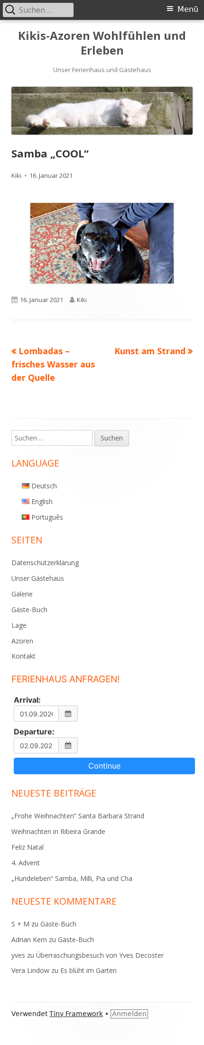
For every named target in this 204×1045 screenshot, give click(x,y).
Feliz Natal (27, 847)
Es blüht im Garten (88, 970)
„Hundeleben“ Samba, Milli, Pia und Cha (71, 878)
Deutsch (44, 485)
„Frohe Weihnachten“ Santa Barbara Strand (77, 815)
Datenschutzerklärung (45, 562)
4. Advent (25, 862)
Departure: (34, 731)
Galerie (22, 593)
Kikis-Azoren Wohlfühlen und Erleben (102, 43)
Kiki (16, 175)
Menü (187, 9)
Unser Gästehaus (37, 578)
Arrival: (27, 700)
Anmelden (129, 1014)
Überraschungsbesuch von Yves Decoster (100, 955)
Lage (19, 625)
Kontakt (23, 655)
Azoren (22, 640)
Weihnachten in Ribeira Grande (58, 831)
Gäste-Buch (29, 609)
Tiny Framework (76, 1014)
